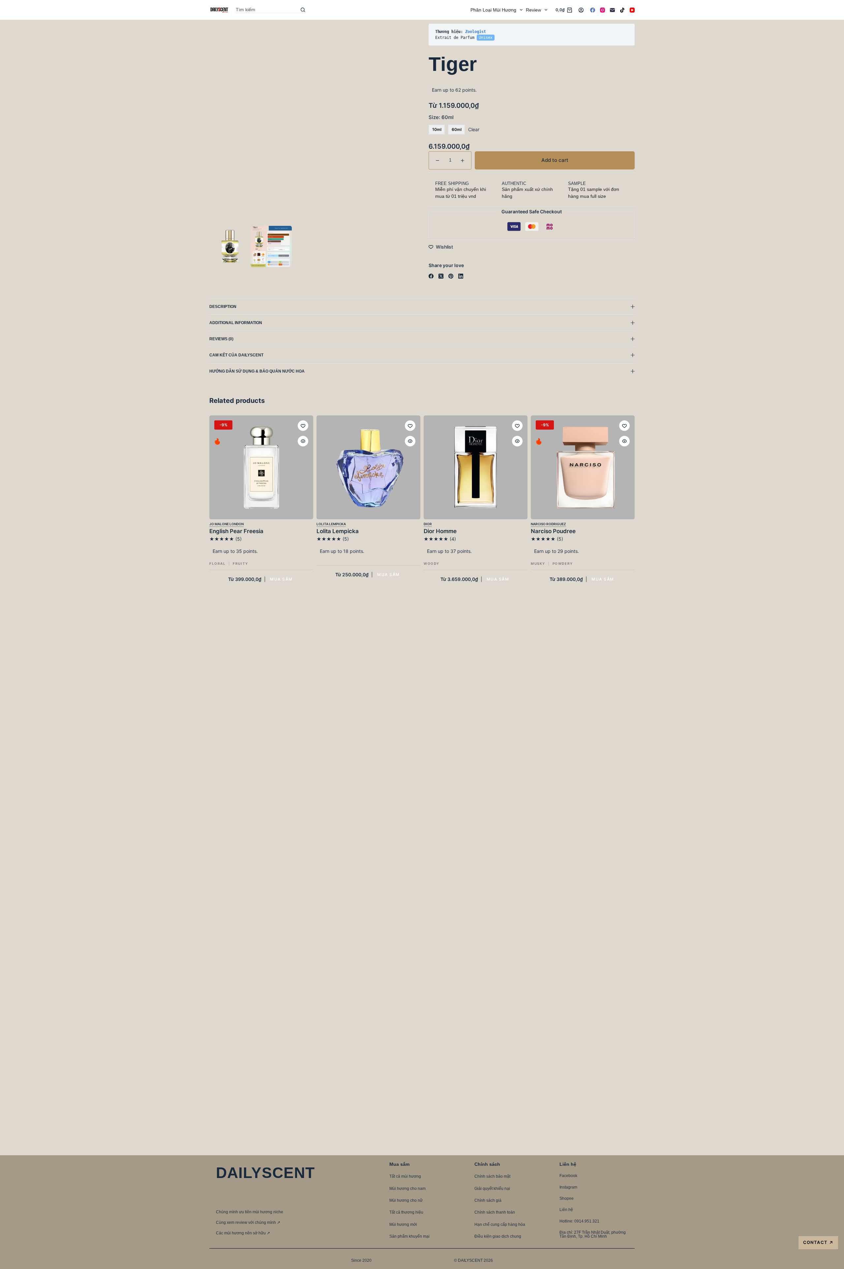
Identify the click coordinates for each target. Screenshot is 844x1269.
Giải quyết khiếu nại (492, 1188)
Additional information (235, 322)
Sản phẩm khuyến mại (409, 1236)
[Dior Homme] (476, 467)
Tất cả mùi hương (405, 1176)
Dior (428, 524)
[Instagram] (602, 10)
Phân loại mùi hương (493, 10)
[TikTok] (622, 10)
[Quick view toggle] (303, 441)
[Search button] (303, 10)
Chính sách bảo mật (492, 1176)
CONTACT (818, 1242)
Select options (281, 579)
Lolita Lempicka (331, 524)
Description (222, 306)
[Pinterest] (450, 276)
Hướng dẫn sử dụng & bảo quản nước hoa (257, 371)
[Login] (581, 10)
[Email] (612, 10)
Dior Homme (440, 531)
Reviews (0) (221, 339)
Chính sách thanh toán (494, 1212)
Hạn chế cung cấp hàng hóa (499, 1224)
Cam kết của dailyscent (236, 355)
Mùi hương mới (403, 1224)
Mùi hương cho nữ (406, 1200)
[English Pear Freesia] (261, 467)
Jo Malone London (226, 524)
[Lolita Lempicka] (368, 467)
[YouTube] (632, 10)
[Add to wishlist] (303, 425)
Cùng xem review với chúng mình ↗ (248, 1222)
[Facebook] (592, 10)
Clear (473, 129)
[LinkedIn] (460, 276)
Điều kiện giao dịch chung (497, 1236)
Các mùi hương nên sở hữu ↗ (243, 1233)
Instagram (568, 1187)
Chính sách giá (487, 1200)
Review (533, 10)
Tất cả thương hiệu (406, 1212)
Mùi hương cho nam (407, 1188)
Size (441, 117)
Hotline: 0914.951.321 (579, 1221)
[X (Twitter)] (440, 276)
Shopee (566, 1198)
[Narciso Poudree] (583, 467)
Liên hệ (566, 1209)
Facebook (568, 1175)
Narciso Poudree (553, 531)
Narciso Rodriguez (548, 524)
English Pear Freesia (236, 531)
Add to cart (614, 34)
